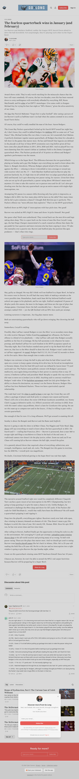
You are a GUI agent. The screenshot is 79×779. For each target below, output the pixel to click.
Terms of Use (49, 727)
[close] (58, 696)
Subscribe (39, 723)
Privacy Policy (54, 729)
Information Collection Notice (38, 729)
